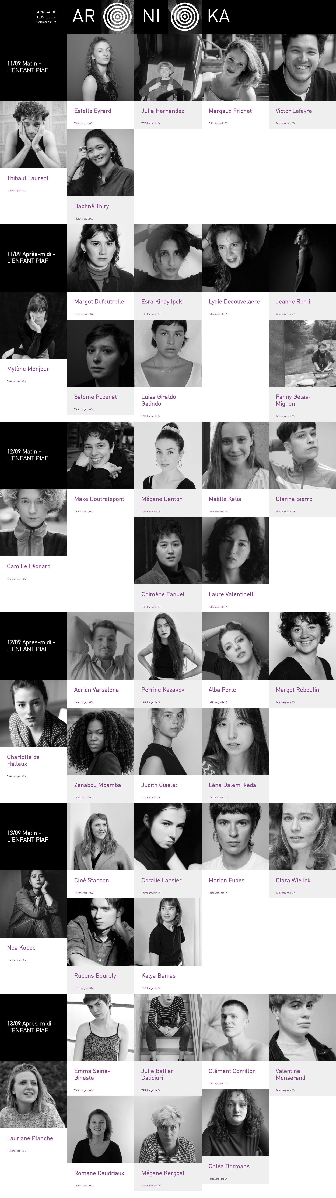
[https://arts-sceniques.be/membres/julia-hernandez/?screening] (168, 67)
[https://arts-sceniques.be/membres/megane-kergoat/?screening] (168, 1129)
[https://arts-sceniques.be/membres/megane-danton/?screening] (168, 455)
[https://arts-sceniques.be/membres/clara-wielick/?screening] (302, 836)
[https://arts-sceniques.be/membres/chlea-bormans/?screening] (235, 1122)
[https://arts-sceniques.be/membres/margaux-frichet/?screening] (235, 67)
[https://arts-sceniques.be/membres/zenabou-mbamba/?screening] (100, 741)
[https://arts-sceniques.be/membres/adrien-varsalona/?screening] (100, 646)
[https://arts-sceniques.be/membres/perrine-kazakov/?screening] (168, 646)
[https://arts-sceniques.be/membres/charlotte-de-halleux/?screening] (33, 713)
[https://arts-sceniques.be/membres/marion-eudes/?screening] (235, 836)
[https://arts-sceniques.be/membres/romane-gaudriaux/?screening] (100, 1129)
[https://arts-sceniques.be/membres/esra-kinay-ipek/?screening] (168, 258)
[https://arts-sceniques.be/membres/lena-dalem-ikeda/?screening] (235, 741)
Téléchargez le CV (83, 123)
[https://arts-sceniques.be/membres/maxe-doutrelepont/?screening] (100, 455)
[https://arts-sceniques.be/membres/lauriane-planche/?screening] (33, 1094)
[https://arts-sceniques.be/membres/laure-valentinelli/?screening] (235, 550)
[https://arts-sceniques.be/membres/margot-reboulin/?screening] (302, 646)
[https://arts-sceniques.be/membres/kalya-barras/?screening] (168, 932)
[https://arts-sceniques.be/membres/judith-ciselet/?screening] (168, 741)
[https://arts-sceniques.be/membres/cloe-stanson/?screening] (100, 836)
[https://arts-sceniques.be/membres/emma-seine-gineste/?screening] (100, 1027)
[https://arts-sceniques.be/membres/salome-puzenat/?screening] (100, 353)
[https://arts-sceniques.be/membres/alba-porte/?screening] (235, 646)
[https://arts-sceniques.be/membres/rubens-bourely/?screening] (100, 932)
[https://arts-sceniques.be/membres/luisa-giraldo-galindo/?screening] (168, 353)
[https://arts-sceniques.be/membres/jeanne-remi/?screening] (302, 258)
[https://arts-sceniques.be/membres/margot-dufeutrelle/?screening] (100, 258)
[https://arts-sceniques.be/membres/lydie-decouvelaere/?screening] (235, 258)
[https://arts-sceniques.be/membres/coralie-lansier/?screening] (168, 836)
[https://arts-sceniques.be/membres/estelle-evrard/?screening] (100, 67)
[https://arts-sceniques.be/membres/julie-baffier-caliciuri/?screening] (168, 1027)
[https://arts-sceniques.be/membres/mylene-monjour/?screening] (33, 325)
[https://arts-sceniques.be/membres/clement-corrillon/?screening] (235, 1027)
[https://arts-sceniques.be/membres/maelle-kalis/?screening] (235, 455)
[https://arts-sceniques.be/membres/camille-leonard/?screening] (33, 522)
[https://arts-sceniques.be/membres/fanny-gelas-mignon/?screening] (302, 353)
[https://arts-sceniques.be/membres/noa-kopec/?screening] (33, 904)
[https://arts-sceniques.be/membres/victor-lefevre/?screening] (302, 67)
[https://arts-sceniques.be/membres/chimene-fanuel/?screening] (168, 550)
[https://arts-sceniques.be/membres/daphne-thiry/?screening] (100, 162)
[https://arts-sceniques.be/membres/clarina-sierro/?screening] (302, 455)
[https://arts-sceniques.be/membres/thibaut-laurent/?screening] (33, 134)
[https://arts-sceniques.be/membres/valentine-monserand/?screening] (302, 1027)
